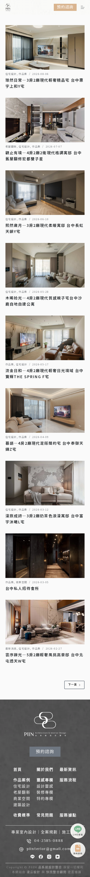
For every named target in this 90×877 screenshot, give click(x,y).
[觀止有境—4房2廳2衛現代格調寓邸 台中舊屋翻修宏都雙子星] (45, 120)
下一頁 (72, 685)
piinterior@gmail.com (49, 849)
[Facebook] (41, 857)
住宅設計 (11, 74)
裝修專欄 (45, 793)
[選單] (83, 7)
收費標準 (21, 816)
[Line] (32, 857)
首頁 (17, 770)
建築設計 (21, 805)
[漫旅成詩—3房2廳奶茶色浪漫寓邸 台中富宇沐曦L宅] (45, 483)
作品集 (23, 74)
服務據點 (68, 816)
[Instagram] (49, 857)
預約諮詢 (65, 7)
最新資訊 (68, 770)
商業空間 (21, 582)
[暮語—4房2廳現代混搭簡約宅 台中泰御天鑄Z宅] (45, 410)
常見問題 (45, 816)
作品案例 (21, 780)
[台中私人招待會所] (45, 555)
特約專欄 (45, 799)
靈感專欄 (45, 780)
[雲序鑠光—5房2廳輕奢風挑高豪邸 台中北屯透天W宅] (45, 622)
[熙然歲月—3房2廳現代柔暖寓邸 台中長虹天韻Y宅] (45, 192)
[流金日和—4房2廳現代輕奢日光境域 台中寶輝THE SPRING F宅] (45, 338)
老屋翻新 (11, 146)
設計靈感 (45, 787)
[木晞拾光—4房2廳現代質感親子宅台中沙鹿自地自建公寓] (45, 265)
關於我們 (45, 770)
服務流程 (68, 780)
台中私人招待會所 (22, 588)
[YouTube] (57, 857)
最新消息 (11, 648)
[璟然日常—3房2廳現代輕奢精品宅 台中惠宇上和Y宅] (45, 47)
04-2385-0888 (48, 841)
